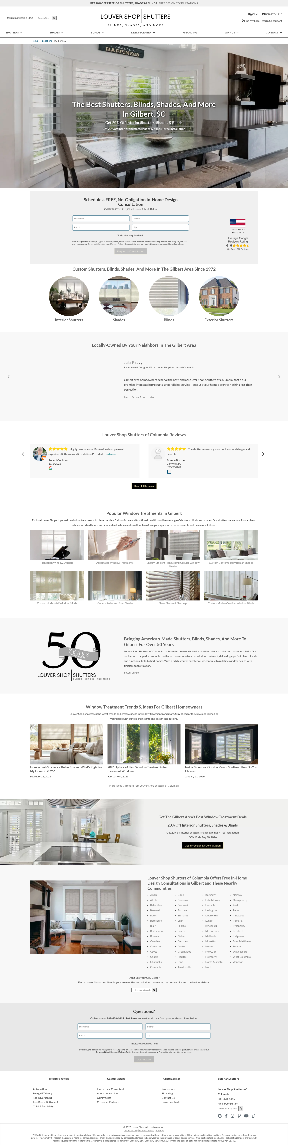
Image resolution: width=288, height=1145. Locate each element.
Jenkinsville (184, 967)
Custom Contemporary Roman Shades (231, 562)
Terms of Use (131, 1130)
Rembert (238, 930)
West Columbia (242, 956)
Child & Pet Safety (43, 1106)
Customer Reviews (107, 1102)
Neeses (209, 946)
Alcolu (154, 899)
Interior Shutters (69, 320)
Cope (181, 894)
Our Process (104, 1097)
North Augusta (213, 961)
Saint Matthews (242, 941)
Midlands (210, 936)
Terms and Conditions (97, 244)
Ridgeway (238, 936)
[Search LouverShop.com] (154, 990)
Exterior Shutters (219, 320)
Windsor (238, 961)
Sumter (237, 946)
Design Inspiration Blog (19, 17)
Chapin (154, 956)
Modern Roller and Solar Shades (115, 603)
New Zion (210, 951)
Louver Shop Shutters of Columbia (175, 367)
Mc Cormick (212, 930)
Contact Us (168, 1097)
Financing (189, 32)
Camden (155, 941)
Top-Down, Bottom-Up (46, 1102)
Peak (235, 905)
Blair (153, 925)
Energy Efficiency (42, 1093)
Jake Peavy (133, 362)
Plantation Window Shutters (56, 562)
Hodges (182, 956)
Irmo (180, 961)
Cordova (183, 899)
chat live (130, 1018)
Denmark (183, 905)
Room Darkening (42, 1097)
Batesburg (156, 920)
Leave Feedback (171, 1102)
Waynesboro (240, 951)
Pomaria (237, 920)
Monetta (210, 941)
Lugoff (209, 920)
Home (35, 40)
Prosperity (239, 925)
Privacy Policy (117, 244)
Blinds (95, 32)
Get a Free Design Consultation (203, 845)
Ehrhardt (183, 915)
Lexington (211, 910)
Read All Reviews (144, 486)
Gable (181, 936)
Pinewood (238, 915)
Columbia (155, 967)
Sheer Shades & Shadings (173, 603)
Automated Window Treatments (115, 562)
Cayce (153, 951)
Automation (40, 1089)
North (208, 967)
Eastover (183, 910)
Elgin (180, 920)
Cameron (155, 946)
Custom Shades (116, 1078)
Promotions (168, 1089)
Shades (55, 32)
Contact (272, 32)
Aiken (153, 894)
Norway (237, 894)
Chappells (156, 961)
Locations (47, 40)
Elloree (182, 925)
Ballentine (156, 905)
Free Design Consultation (178, 3)
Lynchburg (211, 925)
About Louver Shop (108, 1093)
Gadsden (183, 941)
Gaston (182, 946)
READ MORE (131, 673)
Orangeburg (240, 899)
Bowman (155, 936)
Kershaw (210, 894)
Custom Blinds (171, 1078)
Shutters (12, 32)
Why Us (230, 32)
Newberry (211, 956)
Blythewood (157, 930)
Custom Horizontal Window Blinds (57, 603)
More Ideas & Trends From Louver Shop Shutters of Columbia (144, 785)
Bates (153, 915)
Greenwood (184, 951)
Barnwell (155, 910)
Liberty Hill (211, 915)
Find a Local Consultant (110, 1089)
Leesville (210, 905)
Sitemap (160, 1130)
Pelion (236, 910)
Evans (181, 930)
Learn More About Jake (139, 397)
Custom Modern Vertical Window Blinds (231, 603)
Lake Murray (212, 899)
